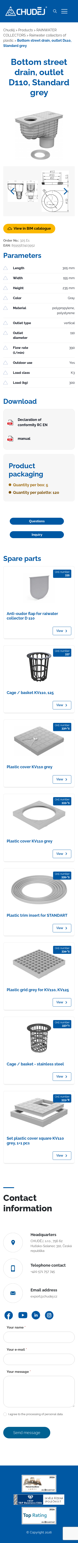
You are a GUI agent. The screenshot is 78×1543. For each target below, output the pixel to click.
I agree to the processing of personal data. (35, 1414)
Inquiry (37, 534)
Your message (19, 1372)
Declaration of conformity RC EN (32, 422)
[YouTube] (22, 1315)
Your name (16, 1327)
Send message (26, 1432)
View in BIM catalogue (32, 228)
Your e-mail (17, 1350)
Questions (37, 521)
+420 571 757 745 (43, 1272)
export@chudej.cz (44, 1296)
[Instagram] (49, 1315)
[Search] (54, 11)
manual (24, 439)
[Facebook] (8, 1315)
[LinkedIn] (36, 1315)
